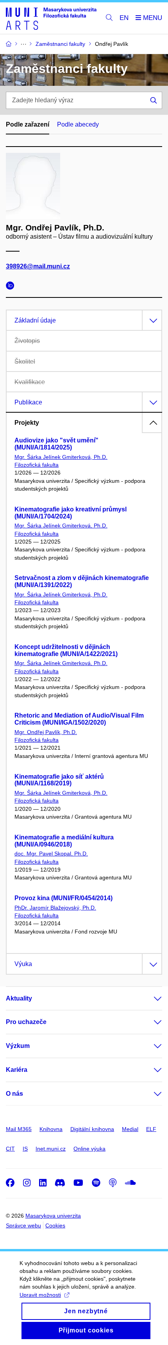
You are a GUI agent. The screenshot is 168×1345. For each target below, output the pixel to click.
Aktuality (19, 998)
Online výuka (89, 1149)
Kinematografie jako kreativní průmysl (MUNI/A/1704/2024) (70, 513)
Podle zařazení (27, 124)
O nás (14, 1093)
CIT (10, 1149)
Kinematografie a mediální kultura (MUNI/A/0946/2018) (64, 841)
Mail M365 (19, 1129)
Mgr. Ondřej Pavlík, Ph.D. (45, 732)
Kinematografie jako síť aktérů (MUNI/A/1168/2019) (59, 780)
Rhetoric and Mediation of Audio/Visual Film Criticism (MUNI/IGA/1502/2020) (79, 719)
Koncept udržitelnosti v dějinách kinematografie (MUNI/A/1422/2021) (66, 650)
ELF (151, 1129)
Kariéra (16, 1069)
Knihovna (51, 1129)
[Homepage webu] (51, 18)
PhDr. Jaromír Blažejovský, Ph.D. (55, 908)
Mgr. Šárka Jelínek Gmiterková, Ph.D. (60, 457)
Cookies (55, 1225)
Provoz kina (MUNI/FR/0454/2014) (63, 898)
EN (124, 18)
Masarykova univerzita (53, 1216)
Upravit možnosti (40, 1295)
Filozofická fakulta (36, 465)
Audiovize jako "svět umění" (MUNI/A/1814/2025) (56, 444)
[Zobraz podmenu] (150, 998)
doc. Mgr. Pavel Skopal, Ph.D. (51, 853)
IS (25, 1149)
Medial (130, 1129)
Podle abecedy (78, 124)
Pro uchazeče (26, 1022)
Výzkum (18, 1045)
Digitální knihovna (92, 1129)
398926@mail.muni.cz (38, 266)
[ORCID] (12, 286)
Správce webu (23, 1225)
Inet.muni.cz (51, 1149)
